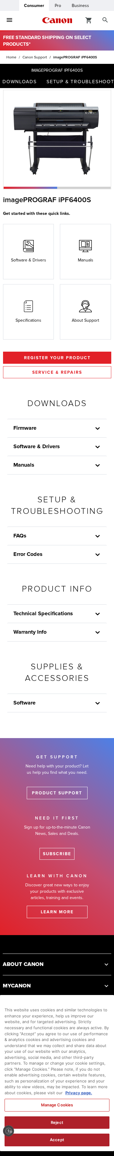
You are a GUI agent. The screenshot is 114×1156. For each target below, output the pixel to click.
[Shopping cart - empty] (88, 20)
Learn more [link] (57, 912)
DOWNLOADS (19, 82)
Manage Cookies (57, 1104)
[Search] (105, 20)
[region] (57, 1073)
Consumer (34, 5)
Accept (57, 1139)
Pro (58, 5)
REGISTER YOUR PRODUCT (57, 357)
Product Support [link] (57, 793)
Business (80, 5)
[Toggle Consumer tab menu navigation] (9, 20)
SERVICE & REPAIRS (57, 372)
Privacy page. (78, 1092)
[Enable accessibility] (8, 1130)
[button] (30, 188)
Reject (57, 1122)
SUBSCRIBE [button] (57, 853)
